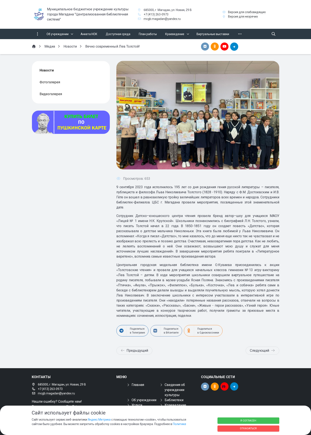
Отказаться (248, 428)
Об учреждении (144, 400)
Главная (138, 385)
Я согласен (248, 420)
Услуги (137, 405)
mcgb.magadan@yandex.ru (162, 19)
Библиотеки (174, 400)
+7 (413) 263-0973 (156, 14)
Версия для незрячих (243, 16)
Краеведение (175, 405)
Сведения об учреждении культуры (175, 390)
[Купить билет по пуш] (71, 122)
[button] (269, 115)
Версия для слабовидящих (247, 12)
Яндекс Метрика (99, 419)
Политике (179, 424)
